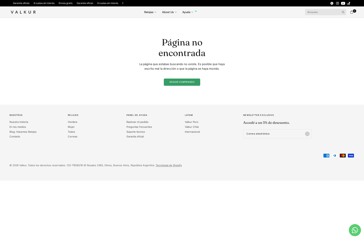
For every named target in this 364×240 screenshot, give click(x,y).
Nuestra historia (18, 121)
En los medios (17, 126)
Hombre (72, 121)
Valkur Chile (192, 126)
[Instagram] (337, 3)
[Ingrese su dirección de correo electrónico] (307, 134)
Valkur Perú (191, 121)
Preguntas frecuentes (139, 126)
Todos (71, 131)
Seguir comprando (182, 82)
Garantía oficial (135, 136)
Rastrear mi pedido (137, 121)
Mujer (71, 126)
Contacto (14, 136)
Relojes (149, 12)
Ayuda (186, 12)
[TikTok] (349, 3)
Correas (72, 136)
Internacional (192, 131)
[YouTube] (343, 3)
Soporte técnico (135, 131)
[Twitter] (332, 3)
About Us (168, 12)
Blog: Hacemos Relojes (23, 131)
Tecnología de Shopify (169, 165)
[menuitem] (151, 12)
